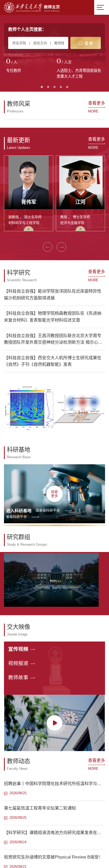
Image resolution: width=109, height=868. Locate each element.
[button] (47, 247)
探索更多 (54, 494)
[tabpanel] (29, 66)
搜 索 (88, 43)
